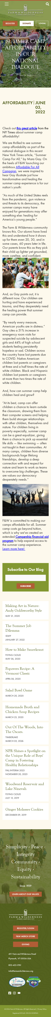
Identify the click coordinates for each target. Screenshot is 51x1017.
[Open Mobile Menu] (6, 4)
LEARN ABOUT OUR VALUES (25, 894)
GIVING (25, 944)
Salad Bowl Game (18, 690)
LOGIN (42, 23)
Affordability (17, 103)
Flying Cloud (13, 655)
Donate (27, 23)
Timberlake (11, 737)
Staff (8, 635)
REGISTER (10, 23)
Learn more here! (13, 549)
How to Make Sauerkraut (24, 649)
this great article (27, 128)
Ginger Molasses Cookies (24, 809)
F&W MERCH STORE (25, 936)
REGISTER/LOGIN (25, 928)
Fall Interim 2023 (15, 770)
